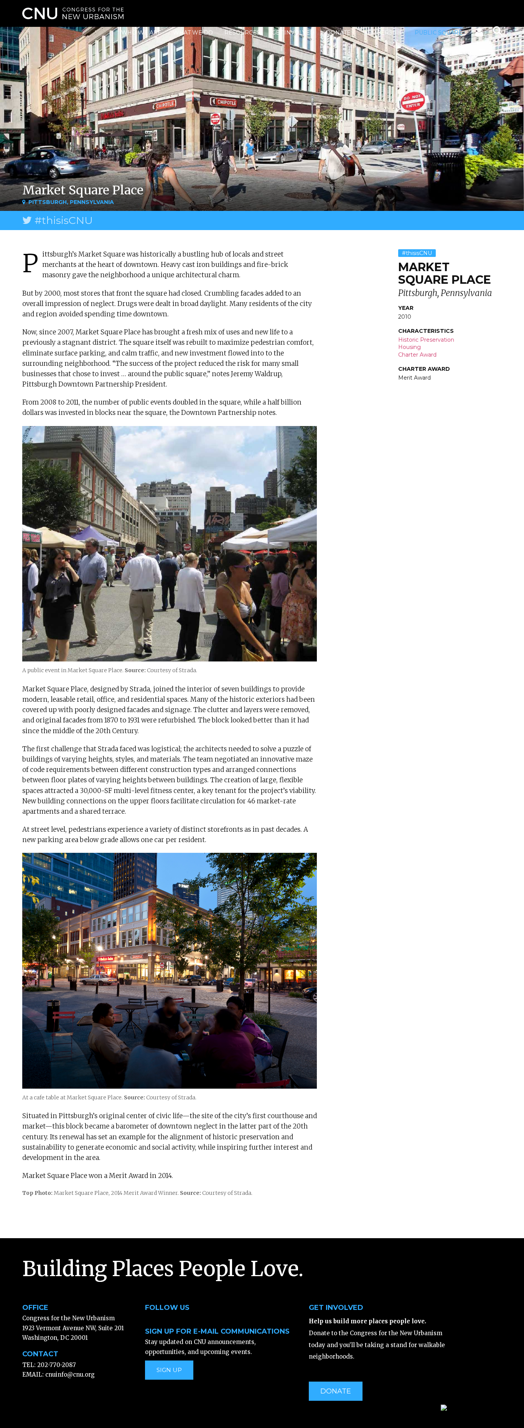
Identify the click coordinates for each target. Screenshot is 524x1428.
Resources (242, 32)
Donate (338, 32)
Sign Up (169, 1370)
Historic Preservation (426, 339)
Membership (382, 32)
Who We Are (141, 32)
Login (478, 34)
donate (335, 1391)
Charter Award (417, 354)
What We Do (193, 32)
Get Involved (293, 32)
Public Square (438, 32)
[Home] (73, 13)
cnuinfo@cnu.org (70, 1374)
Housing (409, 347)
